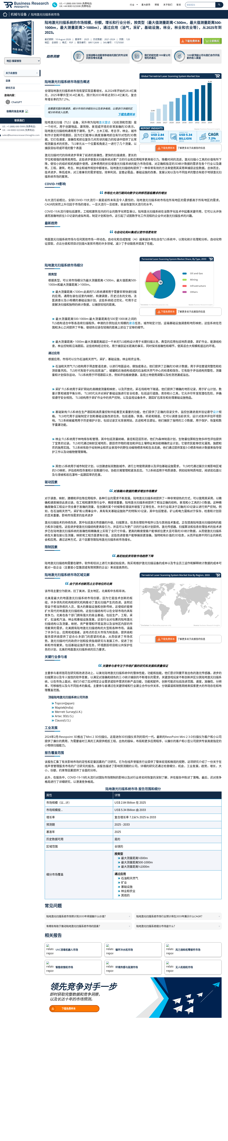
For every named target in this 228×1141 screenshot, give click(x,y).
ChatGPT (16, 102)
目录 (8, 80)
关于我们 (167, 4)
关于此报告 (11, 73)
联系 (179, 4)
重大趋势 (145, 4)
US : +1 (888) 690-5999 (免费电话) (18, 126)
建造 (132, 323)
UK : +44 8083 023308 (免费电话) (18, 130)
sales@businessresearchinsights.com (21, 135)
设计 (216, 412)
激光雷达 (104, 122)
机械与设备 (19, 14)
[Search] (219, 4)
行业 (132, 4)
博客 (157, 4)
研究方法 (10, 87)
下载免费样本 (168, 147)
